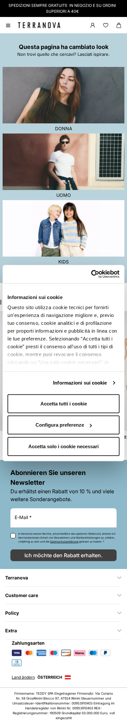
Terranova (16, 577)
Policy (12, 613)
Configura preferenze (59, 425)
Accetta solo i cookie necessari (63, 446)
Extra (11, 630)
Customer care (21, 595)
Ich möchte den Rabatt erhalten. (63, 555)
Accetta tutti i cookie (63, 403)
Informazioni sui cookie (80, 383)
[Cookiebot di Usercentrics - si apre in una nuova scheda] (91, 274)
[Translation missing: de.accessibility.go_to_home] (39, 25)
